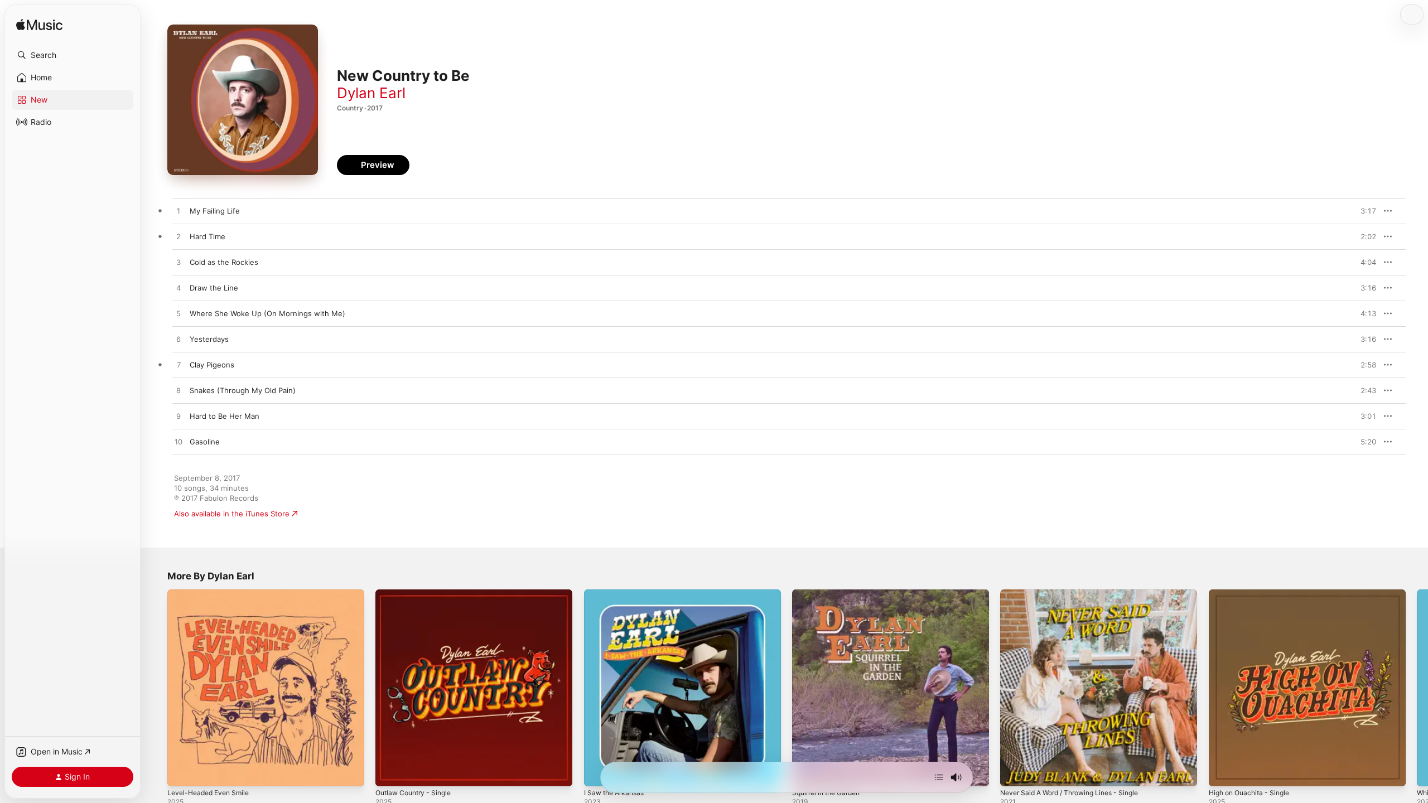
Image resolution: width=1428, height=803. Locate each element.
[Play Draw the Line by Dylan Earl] (178, 288)
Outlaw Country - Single (417, 593)
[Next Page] (1417, 688)
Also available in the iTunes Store (232, 513)
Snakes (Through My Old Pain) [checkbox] (243, 390)
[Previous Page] (156, 688)
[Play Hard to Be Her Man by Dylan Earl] (178, 417)
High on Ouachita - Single (1253, 593)
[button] (72, 55)
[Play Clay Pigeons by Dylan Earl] (178, 365)
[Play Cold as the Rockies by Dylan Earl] (178, 263)
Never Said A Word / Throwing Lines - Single (1077, 593)
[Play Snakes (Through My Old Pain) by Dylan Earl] (178, 391)
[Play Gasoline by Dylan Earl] (178, 442)
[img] (39, 25)
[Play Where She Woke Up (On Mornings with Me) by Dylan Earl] (178, 314)
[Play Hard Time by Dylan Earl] (178, 237)
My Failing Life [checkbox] (215, 210)
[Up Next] (938, 777)
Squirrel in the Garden (830, 593)
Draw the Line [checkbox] (214, 287)
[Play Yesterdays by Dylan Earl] (178, 340)
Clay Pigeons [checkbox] (212, 364)
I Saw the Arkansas (617, 593)
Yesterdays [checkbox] (209, 339)
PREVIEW (1364, 210)
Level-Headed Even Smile (212, 593)
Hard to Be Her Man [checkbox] (224, 416)
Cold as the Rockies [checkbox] (224, 262)
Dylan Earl (371, 92)
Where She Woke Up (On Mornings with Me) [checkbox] (267, 313)
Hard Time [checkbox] (207, 236)
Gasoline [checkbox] (205, 441)
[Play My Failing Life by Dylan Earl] (178, 211)
